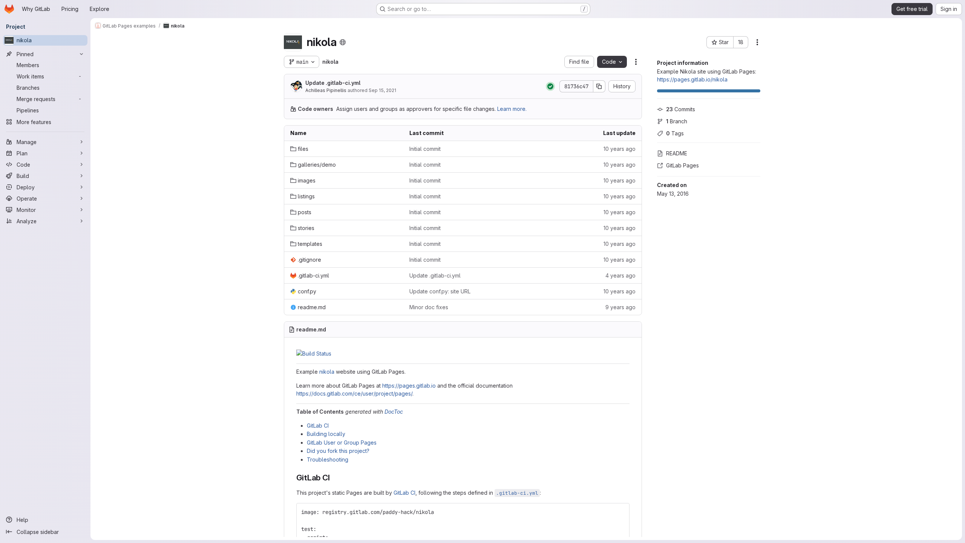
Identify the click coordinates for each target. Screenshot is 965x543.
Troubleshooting (327, 459)
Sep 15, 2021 (382, 90)
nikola (326, 371)
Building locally (326, 434)
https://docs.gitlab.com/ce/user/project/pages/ (354, 393)
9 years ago (620, 307)
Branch (676, 121)
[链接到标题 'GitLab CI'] (334, 477)
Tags (675, 133)
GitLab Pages (682, 165)
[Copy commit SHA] (599, 86)
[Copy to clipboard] (620, 512)
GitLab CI (318, 425)
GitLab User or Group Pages (342, 442)
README (676, 153)
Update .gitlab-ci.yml (332, 83)
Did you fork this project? (338, 451)
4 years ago (620, 275)
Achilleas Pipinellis (325, 90)
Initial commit (425, 149)
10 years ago (620, 149)
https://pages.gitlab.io (409, 385)
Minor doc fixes (428, 307)
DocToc (393, 411)
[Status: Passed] (550, 86)
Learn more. (512, 109)
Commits (680, 109)
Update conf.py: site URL (439, 291)
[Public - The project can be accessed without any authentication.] (343, 42)
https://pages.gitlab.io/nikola (692, 79)
